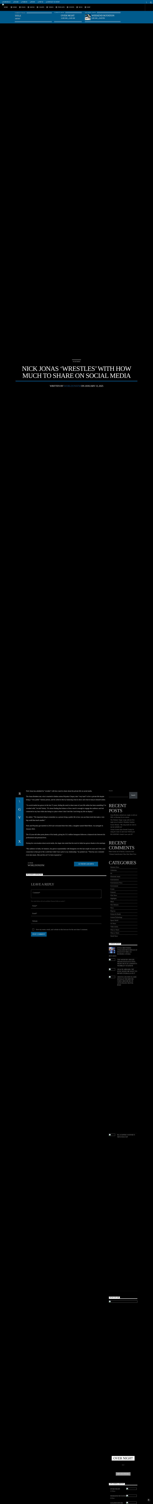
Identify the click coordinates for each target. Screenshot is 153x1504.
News (33, 2)
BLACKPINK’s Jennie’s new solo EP (121, 888)
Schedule (7, 2)
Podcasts (61, 7)
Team (16, 2)
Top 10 (41, 2)
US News (113, 977)
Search (111, 844)
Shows (32, 7)
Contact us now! (53, 2)
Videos (24, 2)
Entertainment (114, 933)
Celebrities (113, 924)
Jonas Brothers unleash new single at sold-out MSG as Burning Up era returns (123, 1006)
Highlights (113, 952)
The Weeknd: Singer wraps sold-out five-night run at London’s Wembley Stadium (127, 1016)
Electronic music (115, 930)
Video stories (114, 980)
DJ (111, 927)
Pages (23, 7)
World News (114, 989)
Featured (76, 386)
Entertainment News (116, 936)
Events (71, 7)
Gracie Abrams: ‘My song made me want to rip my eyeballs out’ (127, 1025)
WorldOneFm (72, 410)
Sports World (114, 974)
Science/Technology (116, 971)
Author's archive (86, 918)
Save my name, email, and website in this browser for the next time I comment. (62, 983)
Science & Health (115, 968)
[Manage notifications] (148, 1500)
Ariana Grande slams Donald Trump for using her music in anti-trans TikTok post (126, 1035)
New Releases (114, 958)
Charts (41, 7)
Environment (114, 939)
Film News (113, 949)
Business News (114, 921)
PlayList (112, 964)
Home (15, 7)
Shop (88, 7)
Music (112, 955)
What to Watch (114, 983)
